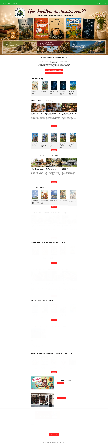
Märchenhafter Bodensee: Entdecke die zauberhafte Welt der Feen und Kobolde (63, 314)
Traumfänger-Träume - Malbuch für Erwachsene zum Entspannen (63, 367)
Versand (57, 428)
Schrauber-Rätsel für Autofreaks (71, 255)
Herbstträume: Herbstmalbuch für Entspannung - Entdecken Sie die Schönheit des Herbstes (35, 367)
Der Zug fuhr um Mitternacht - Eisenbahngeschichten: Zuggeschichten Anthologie (44, 92)
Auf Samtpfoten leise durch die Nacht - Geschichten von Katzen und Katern (53, 201)
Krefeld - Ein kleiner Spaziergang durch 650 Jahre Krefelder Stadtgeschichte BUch (72, 144)
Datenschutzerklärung (47, 428)
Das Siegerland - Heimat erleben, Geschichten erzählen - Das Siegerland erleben (53, 144)
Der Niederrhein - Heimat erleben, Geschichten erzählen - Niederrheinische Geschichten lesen (35, 144)
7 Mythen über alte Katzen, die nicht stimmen (53, 225)
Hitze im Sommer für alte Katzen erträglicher (38, 225)
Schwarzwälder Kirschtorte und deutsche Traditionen (38, 282)
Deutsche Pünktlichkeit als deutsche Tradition (52, 282)
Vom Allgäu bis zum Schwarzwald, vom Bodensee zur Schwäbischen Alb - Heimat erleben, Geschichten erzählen (35, 314)
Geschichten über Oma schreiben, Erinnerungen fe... (53, 114)
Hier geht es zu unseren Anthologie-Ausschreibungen (54, 70)
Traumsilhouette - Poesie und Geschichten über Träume (54, 91)
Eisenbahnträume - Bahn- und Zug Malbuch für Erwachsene (53, 367)
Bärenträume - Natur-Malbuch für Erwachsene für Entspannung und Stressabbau (72, 367)
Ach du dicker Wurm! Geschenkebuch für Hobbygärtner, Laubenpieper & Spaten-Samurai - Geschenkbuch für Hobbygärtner (44, 257)
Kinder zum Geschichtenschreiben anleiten (38, 114)
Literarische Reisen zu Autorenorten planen (51, 169)
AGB (55, 428)
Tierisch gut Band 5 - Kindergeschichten (34, 91)
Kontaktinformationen (61, 428)
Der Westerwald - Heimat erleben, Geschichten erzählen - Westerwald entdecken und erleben (44, 144)
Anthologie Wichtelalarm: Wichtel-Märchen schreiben (69, 114)
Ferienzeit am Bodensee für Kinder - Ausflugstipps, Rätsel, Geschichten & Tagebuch (53, 314)
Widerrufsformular (54, 434)
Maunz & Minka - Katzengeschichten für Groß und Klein (72, 201)
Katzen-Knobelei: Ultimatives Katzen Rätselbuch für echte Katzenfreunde (63, 201)
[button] (2, 3)
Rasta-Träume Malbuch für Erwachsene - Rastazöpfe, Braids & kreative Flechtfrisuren (44, 367)
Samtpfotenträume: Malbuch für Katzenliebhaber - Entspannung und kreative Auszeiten (44, 201)
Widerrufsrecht (52, 428)
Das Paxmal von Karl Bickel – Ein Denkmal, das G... (69, 169)
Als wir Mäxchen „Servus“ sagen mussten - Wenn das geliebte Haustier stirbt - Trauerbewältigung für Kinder (35, 201)
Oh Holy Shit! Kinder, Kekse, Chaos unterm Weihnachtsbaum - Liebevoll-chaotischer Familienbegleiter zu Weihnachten (54, 257)
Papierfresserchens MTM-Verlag (36, 428)
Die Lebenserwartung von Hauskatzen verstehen (67, 225)
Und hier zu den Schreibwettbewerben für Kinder (54, 72)
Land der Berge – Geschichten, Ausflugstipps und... (37, 339)
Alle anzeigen (54, 126)
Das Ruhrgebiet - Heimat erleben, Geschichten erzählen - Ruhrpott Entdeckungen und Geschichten (63, 144)
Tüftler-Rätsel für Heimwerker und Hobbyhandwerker (63, 255)
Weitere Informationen (61, 398)
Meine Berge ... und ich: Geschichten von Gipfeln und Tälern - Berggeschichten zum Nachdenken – (72, 92)
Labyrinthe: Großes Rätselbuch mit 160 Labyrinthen (34, 256)
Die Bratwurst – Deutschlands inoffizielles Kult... (68, 282)
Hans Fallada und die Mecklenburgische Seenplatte (37, 169)
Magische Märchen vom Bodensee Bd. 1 (72, 313)
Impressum (66, 428)
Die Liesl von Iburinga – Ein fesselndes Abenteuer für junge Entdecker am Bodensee (44, 314)
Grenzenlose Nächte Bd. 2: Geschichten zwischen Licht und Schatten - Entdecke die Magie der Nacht (63, 92)
